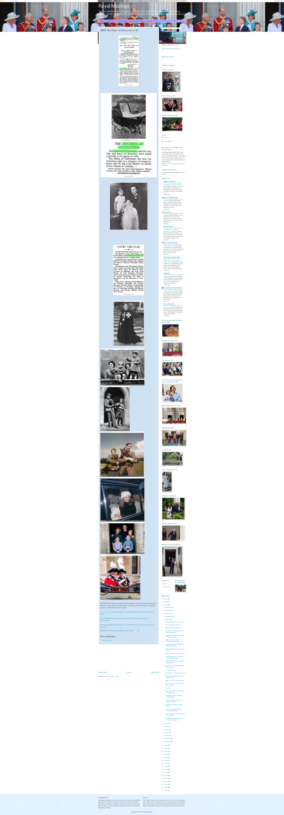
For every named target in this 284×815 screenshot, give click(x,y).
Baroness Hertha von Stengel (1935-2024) (175, 649)
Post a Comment (106, 640)
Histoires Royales (168, 226)
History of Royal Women (170, 197)
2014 (165, 772)
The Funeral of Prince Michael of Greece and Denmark (174, 719)
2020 (165, 754)
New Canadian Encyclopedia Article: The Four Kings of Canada (173, 290)
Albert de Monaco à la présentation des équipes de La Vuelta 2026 (172, 183)
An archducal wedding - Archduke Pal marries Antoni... (174, 636)
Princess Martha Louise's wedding (174, 622)
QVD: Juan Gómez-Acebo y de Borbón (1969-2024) (173, 700)
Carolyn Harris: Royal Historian (172, 288)
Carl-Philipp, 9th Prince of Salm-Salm (174, 705)
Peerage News (167, 212)
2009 (165, 787)
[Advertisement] (129, 658)
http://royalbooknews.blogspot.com (171, 48)
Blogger (150, 812)
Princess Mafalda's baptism (172, 625)
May (167, 729)
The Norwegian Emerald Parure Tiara (173, 199)
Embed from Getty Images (117, 94)
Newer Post (103, 672)
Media (141, 21)
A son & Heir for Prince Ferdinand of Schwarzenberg (175, 714)
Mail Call (167, 688)
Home (102, 21)
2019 (165, 757)
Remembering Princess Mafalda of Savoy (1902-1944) (174, 645)
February (168, 738)
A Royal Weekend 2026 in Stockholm (173, 274)
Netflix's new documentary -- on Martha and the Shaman (173, 640)
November (168, 610)
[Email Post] (138, 630)
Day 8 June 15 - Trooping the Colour (175, 673)
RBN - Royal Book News (170, 243)
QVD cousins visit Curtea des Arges (175, 680)
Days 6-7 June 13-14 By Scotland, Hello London (174, 684)
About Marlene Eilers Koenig (127, 21)
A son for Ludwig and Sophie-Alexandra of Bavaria (173, 710)
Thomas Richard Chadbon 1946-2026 (173, 213)
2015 (165, 769)
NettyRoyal (166, 273)
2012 (165, 778)
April (167, 732)
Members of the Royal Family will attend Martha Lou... (174, 631)
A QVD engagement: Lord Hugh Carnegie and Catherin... (174, 657)
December (168, 607)
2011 (165, 781)
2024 (165, 605)
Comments (167, 587)
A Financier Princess (170, 670)
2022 (165, 748)
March (167, 735)
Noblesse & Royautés (169, 181)
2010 (165, 784)
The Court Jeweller (168, 304)
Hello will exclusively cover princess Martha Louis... (175, 661)
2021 (165, 751)
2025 (165, 602)
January (168, 741)
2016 (165, 766)
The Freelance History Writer (171, 257)
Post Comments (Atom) (112, 676)
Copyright (149, 21)
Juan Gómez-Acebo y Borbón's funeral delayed (173, 696)
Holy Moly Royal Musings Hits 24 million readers (174, 676)
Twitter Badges (168, 141)
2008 (165, 790)
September (169, 616)
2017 (165, 763)
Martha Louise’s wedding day (173, 628)
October (168, 613)
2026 (165, 599)
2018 (165, 760)
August (168, 619)
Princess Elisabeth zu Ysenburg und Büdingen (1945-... (175, 691)
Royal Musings (114, 6)
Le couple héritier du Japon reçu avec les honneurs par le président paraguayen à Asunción (173, 229)
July (167, 723)
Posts (165, 583)
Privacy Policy (111, 21)
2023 (165, 745)
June (167, 726)
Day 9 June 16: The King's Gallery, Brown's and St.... (174, 666)
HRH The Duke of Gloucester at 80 (174, 653)
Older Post (155, 672)
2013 (165, 775)
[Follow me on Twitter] (166, 137)
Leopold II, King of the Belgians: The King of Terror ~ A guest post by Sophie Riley (173, 260)
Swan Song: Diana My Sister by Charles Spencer (171, 245)
